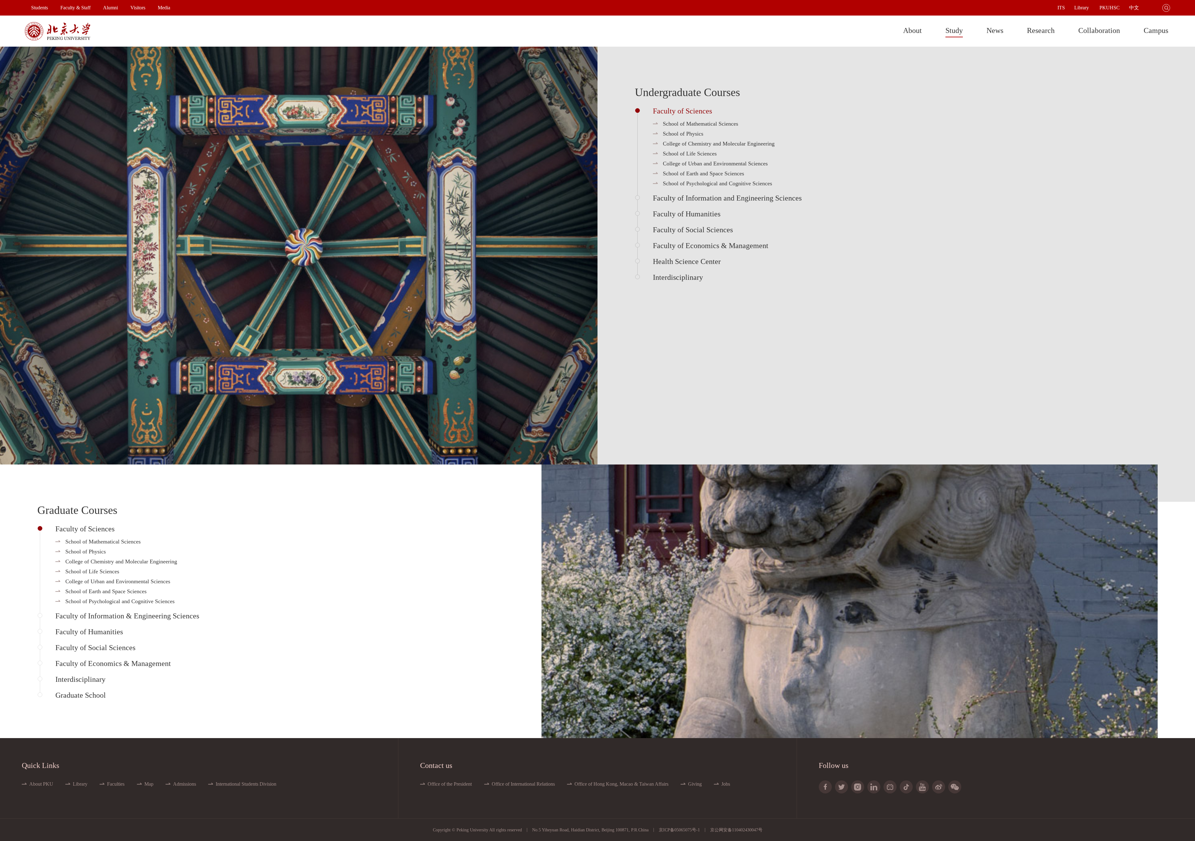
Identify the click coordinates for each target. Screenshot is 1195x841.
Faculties (115, 784)
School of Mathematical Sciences (700, 124)
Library (80, 784)
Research (1041, 30)
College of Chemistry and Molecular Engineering (719, 144)
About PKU (41, 784)
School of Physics (683, 134)
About (912, 30)
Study (954, 30)
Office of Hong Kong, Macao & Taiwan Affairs (621, 784)
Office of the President (450, 784)
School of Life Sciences (690, 153)
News (994, 30)
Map (148, 784)
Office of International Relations (523, 784)
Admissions (184, 784)
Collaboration (1099, 30)
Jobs (725, 784)
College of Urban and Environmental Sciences (715, 163)
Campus (1156, 30)
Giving (695, 784)
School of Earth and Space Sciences (703, 173)
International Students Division (246, 784)
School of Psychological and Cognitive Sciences (717, 183)
